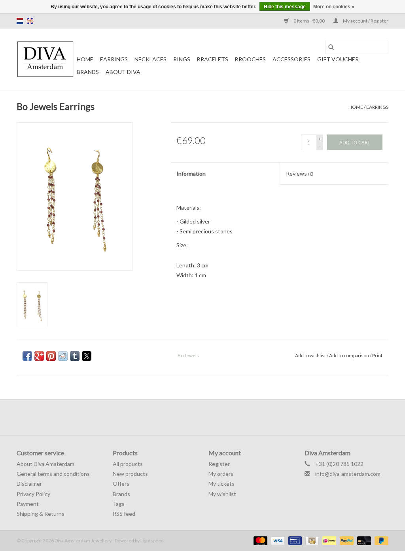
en (30, 21)
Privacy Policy (33, 493)
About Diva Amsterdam (45, 463)
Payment (28, 503)
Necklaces (150, 59)
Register (219, 463)
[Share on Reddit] (63, 356)
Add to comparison (349, 355)
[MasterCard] (259, 540)
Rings (181, 59)
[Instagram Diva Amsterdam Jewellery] (209, 417)
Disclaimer (29, 483)
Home (85, 59)
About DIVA (123, 71)
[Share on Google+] (39, 356)
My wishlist (222, 493)
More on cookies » (333, 6)
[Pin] (294, 540)
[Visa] (277, 540)
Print (377, 355)
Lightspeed (152, 540)
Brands (88, 71)
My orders (220, 473)
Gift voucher (338, 59)
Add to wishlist (311, 355)
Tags (119, 503)
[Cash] (311, 540)
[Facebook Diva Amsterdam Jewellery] (195, 417)
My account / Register (365, 21)
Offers (121, 483)
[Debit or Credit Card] (363, 540)
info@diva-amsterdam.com (347, 473)
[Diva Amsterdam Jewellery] (45, 59)
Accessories (291, 59)
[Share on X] (86, 356)
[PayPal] (345, 540)
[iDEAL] (328, 540)
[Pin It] (51, 356)
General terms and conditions (53, 473)
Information (191, 173)
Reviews (300, 173)
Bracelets (212, 59)
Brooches (250, 59)
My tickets (221, 483)
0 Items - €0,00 (309, 21)
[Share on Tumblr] (74, 356)
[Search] (331, 47)
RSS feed (124, 513)
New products (130, 473)
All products (128, 463)
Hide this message (285, 6)
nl (20, 21)
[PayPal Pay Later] (380, 540)
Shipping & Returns (40, 513)
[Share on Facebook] (27, 356)
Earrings (114, 59)
